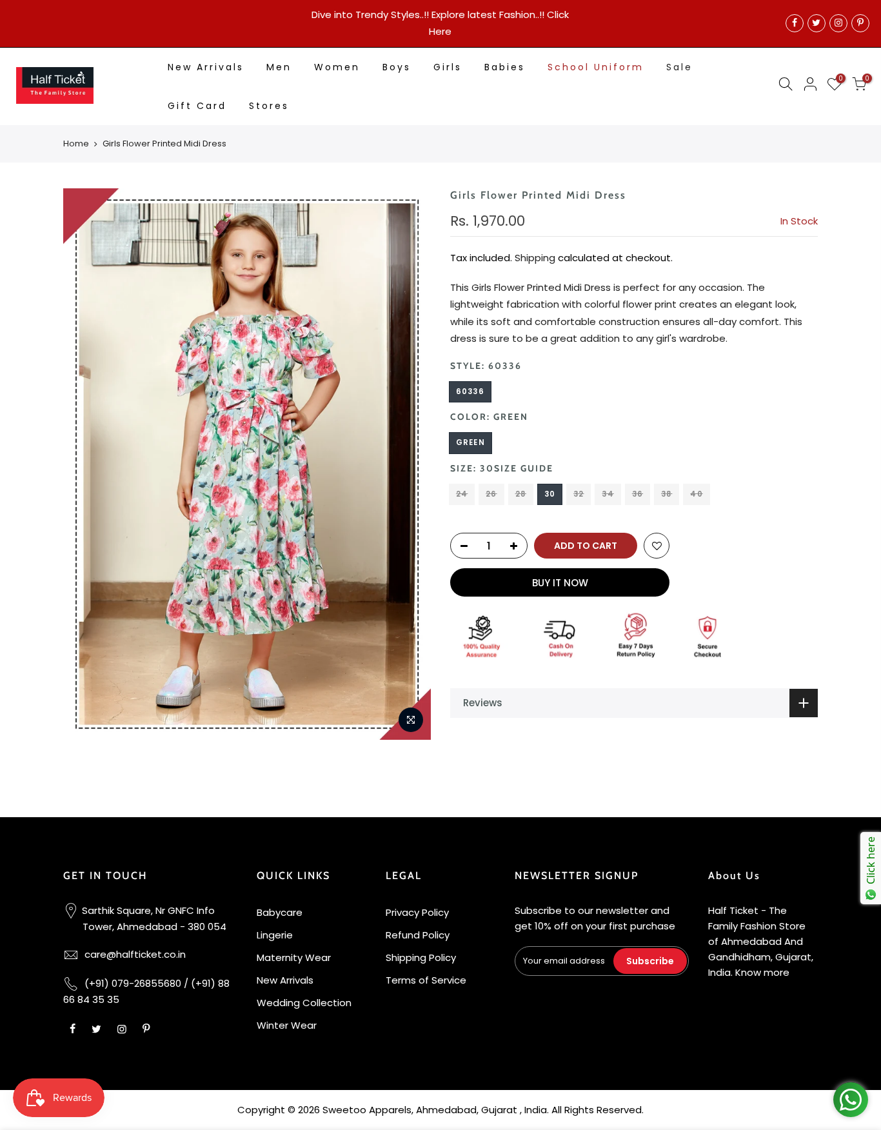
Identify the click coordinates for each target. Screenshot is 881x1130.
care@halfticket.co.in (135, 954)
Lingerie (275, 935)
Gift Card (197, 105)
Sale (679, 67)
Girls (447, 67)
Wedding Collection (304, 1002)
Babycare (279, 912)
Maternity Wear (294, 957)
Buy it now (560, 583)
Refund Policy (418, 935)
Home (76, 144)
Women (337, 67)
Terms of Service (426, 980)
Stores (269, 105)
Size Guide (523, 468)
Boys (396, 67)
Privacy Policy (417, 912)
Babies (504, 67)
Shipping (535, 257)
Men (279, 67)
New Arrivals (206, 67)
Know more (762, 972)
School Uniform (596, 67)
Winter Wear (287, 1025)
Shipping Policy (421, 957)
